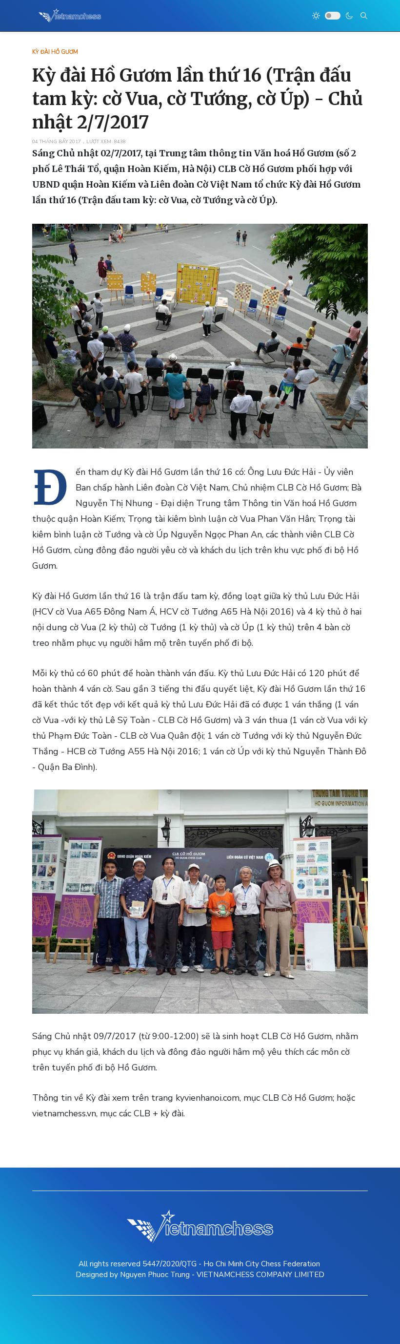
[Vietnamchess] (70, 15)
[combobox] (364, 15)
